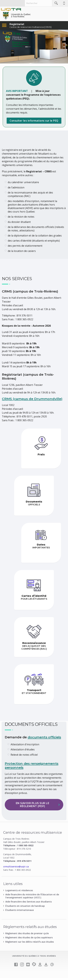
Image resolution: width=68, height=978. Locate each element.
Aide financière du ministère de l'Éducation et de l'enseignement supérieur (32, 896)
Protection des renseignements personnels (31, 765)
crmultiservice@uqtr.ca (16, 866)
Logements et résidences (19, 890)
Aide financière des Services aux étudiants (28, 901)
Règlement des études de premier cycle (27, 933)
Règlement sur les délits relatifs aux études (29, 941)
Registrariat (16, 24)
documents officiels (44, 737)
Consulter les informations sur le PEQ (34, 120)
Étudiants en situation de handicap (25, 905)
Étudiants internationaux (19, 909)
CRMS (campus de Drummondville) (32, 399)
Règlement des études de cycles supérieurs (29, 937)
